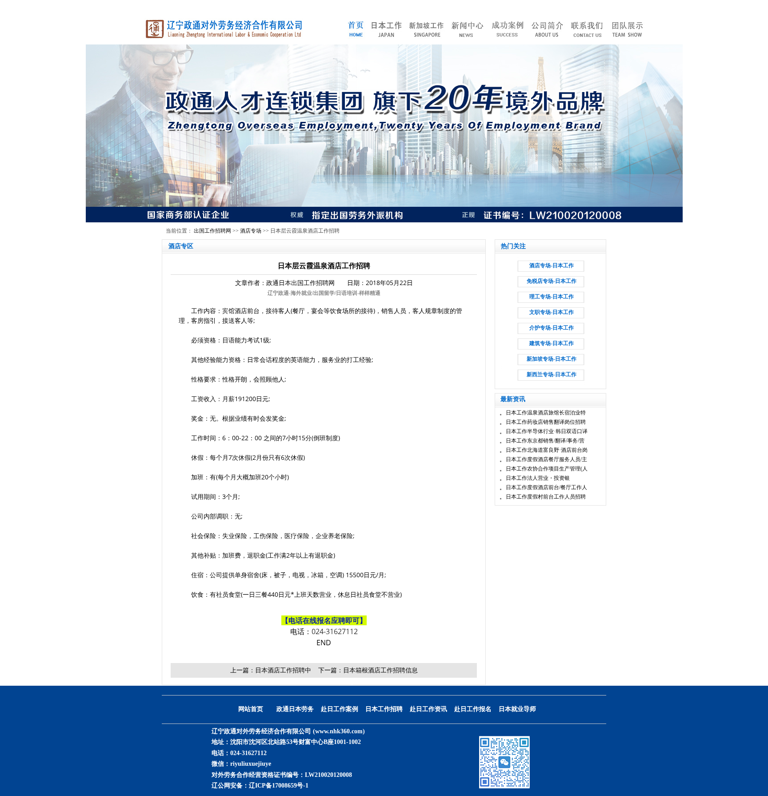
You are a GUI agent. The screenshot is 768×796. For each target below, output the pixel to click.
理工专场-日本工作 (551, 296)
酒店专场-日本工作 (551, 265)
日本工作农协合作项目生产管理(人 (547, 469)
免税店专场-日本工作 (551, 281)
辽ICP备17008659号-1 (278, 785)
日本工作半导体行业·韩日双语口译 (547, 431)
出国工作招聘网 (212, 231)
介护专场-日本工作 (551, 328)
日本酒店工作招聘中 (283, 670)
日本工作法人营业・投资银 (538, 478)
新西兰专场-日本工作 (551, 374)
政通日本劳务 (295, 709)
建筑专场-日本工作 (551, 343)
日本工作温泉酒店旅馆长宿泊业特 (546, 413)
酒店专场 (250, 231)
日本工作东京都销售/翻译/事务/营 (545, 441)
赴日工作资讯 (428, 709)
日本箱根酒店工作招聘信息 (380, 670)
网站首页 (250, 709)
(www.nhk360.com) (339, 731)
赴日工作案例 (339, 709)
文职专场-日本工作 (551, 312)
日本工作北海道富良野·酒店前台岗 (547, 450)
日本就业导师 (517, 709)
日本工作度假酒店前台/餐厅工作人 (546, 487)
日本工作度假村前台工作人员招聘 (546, 497)
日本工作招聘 (384, 709)
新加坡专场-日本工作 (551, 359)
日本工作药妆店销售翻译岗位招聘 (546, 422)
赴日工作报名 (473, 709)
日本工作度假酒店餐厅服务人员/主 (546, 459)
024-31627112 (335, 631)
